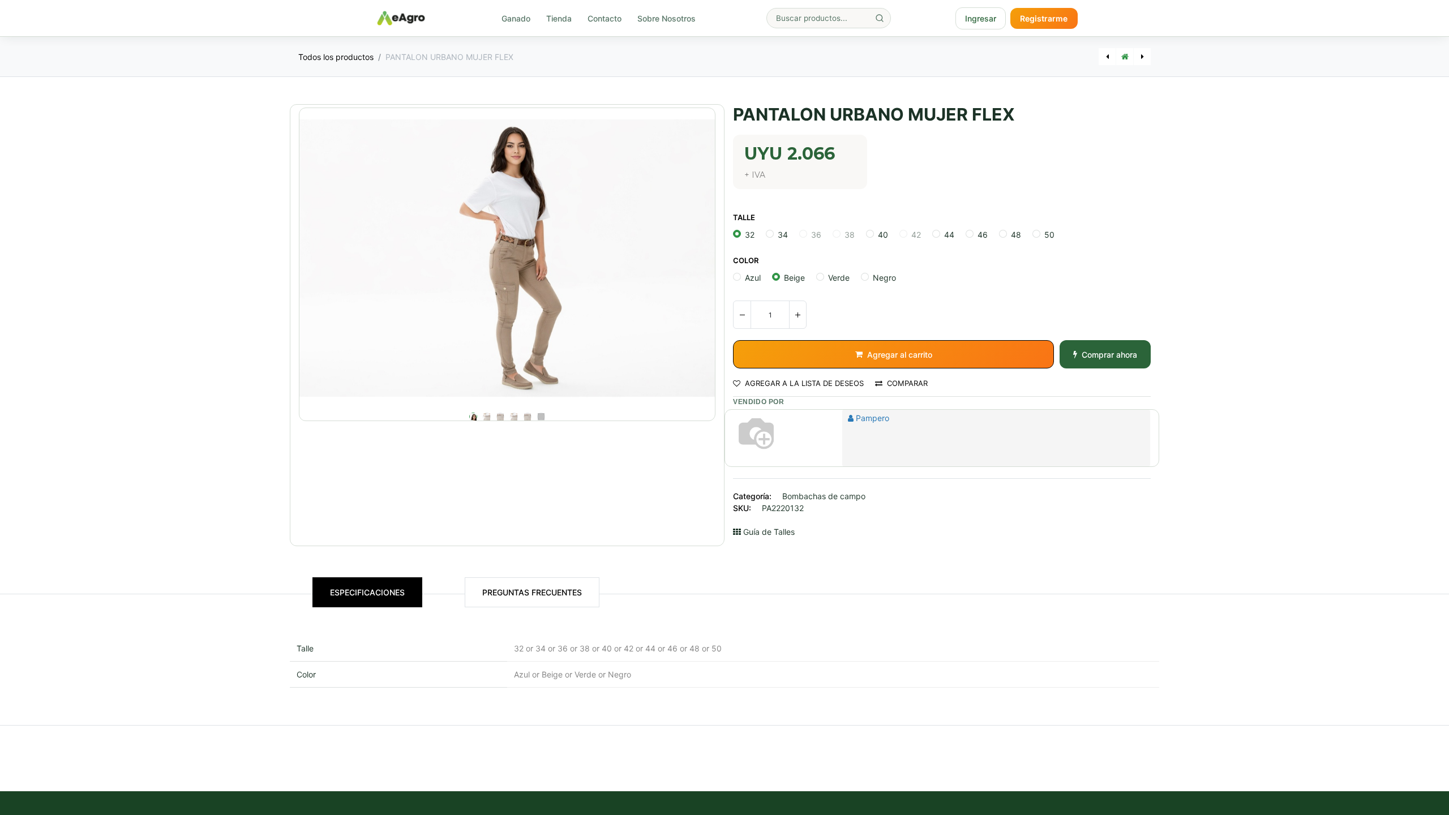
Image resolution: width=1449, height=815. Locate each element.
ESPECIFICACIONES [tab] (367, 592)
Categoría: (752, 496)
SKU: (742, 508)
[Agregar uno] (797, 314)
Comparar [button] (907, 383)
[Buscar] (879, 18)
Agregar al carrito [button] (899, 354)
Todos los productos (336, 57)
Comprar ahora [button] (1109, 354)
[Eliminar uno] (742, 314)
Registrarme (1044, 18)
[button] (330, 258)
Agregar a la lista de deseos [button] (804, 383)
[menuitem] (516, 18)
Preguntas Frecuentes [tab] (532, 592)
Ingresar (980, 18)
